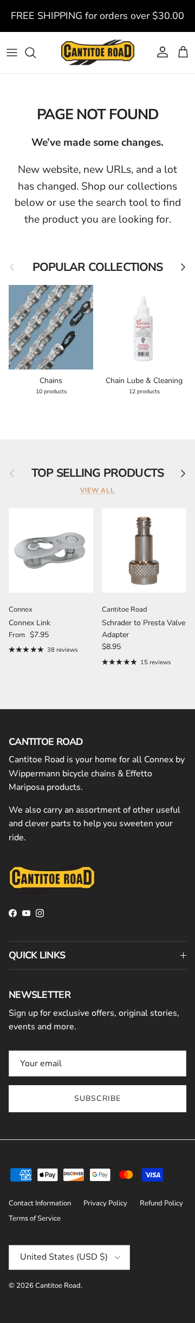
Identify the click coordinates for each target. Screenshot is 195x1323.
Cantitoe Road (58, 1285)
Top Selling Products (97, 473)
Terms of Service (35, 1218)
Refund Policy (161, 1203)
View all (97, 490)
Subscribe (97, 1098)
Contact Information (40, 1203)
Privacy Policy (105, 1203)
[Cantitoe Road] (97, 52)
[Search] (36, 52)
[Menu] (12, 52)
